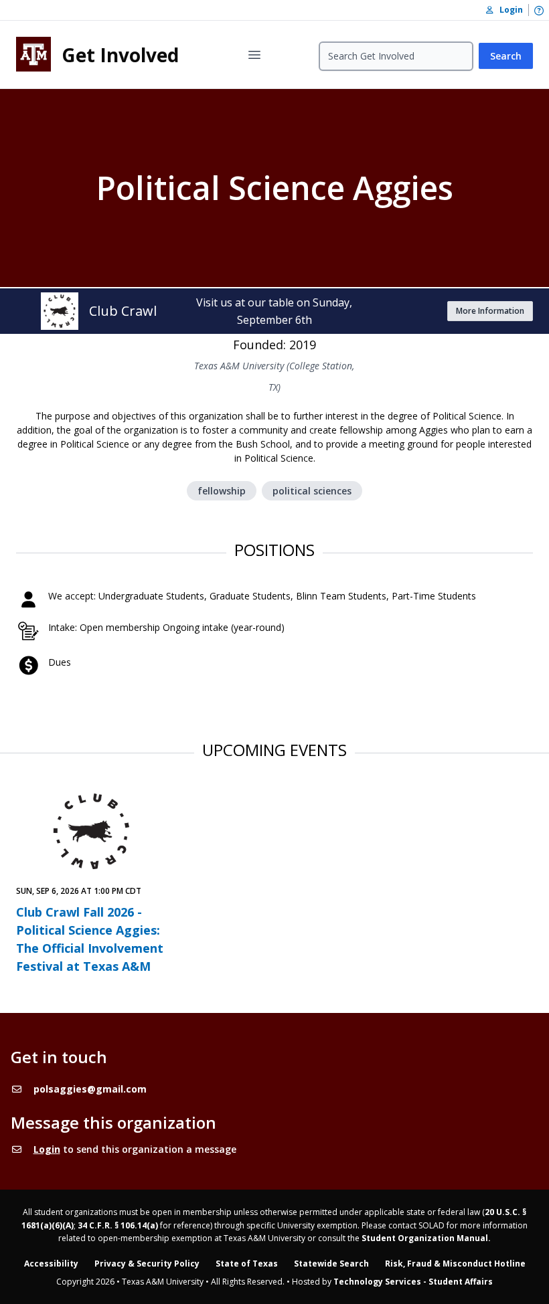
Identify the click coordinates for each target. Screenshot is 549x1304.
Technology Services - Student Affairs (413, 1281)
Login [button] (508, 9)
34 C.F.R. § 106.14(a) (118, 1225)
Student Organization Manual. (426, 1238)
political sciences (311, 490)
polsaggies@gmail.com (90, 1089)
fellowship (222, 490)
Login (46, 1149)
